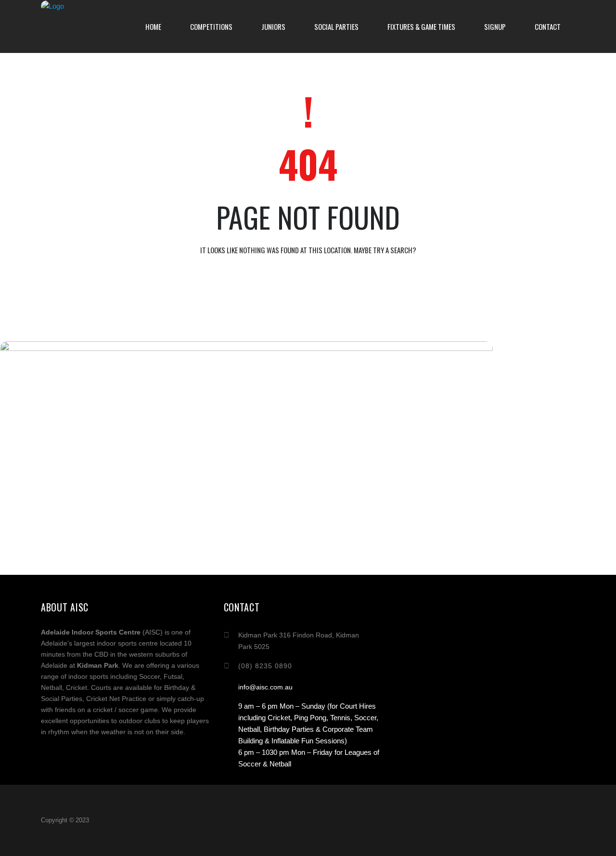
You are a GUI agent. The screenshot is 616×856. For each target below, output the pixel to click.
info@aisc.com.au (265, 687)
